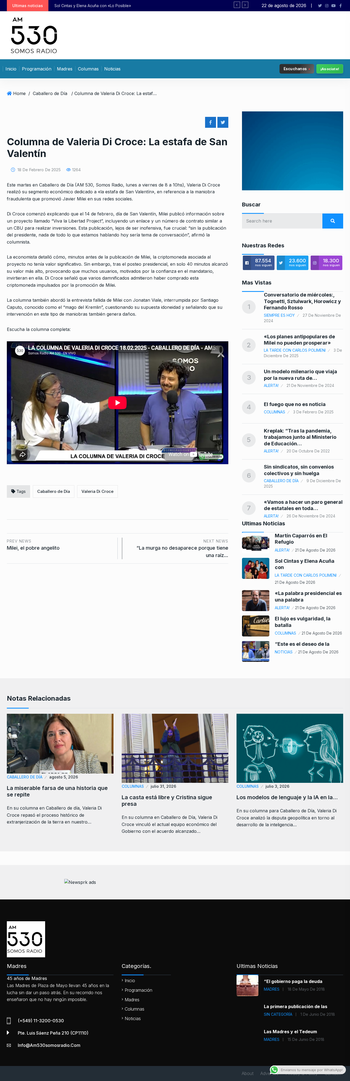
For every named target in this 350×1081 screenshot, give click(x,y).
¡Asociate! (329, 69)
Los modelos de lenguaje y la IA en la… (287, 797)
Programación (36, 69)
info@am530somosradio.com (49, 1045)
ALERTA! (271, 385)
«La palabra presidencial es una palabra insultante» (155, 5)
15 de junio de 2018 (306, 1039)
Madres (64, 69)
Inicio (10, 69)
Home (19, 93)
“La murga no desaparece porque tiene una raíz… (182, 548)
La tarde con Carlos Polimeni (295, 350)
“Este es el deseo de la (302, 644)
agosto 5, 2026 (63, 777)
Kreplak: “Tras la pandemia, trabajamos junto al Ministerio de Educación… (300, 437)
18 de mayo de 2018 (306, 989)
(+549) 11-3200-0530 (41, 1020)
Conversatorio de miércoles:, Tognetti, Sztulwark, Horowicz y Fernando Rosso (302, 301)
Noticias (112, 69)
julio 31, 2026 (163, 786)
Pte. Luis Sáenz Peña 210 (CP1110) (53, 1033)
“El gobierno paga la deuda (293, 981)
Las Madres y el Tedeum (290, 1031)
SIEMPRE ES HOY (279, 315)
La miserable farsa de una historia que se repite (57, 791)
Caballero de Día (50, 93)
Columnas (88, 69)
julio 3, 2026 (277, 786)
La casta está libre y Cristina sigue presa (167, 800)
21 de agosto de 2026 (315, 550)
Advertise (269, 1073)
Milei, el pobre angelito (33, 545)
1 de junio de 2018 (318, 1014)
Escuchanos (295, 68)
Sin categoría (278, 1014)
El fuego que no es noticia (295, 404)
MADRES (271, 989)
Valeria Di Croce (97, 491)
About (247, 1073)
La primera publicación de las (295, 1006)
